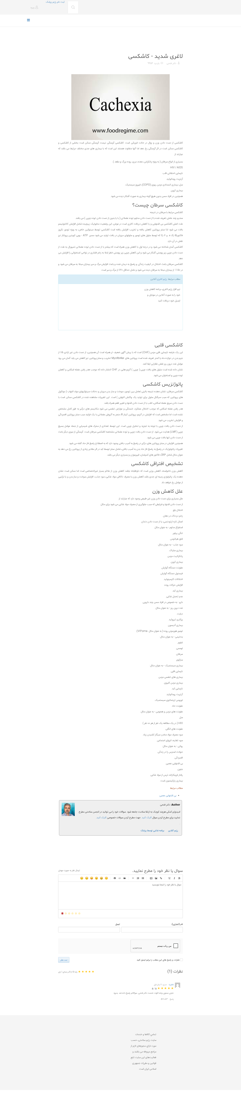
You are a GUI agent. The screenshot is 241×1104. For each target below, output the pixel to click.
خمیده (174, 878)
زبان (91, 878)
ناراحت (87, 878)
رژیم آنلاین (173, 831)
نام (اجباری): (177, 924)
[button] (34, 8)
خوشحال (101, 878)
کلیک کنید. (146, 818)
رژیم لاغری (162, 279)
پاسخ (172, 999)
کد (119, 878)
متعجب (96, 878)
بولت (133, 878)
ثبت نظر (63, 960)
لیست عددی (138, 878)
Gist (115, 878)
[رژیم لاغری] (100, 307)
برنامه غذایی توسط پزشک (152, 831)
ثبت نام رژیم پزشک (55, 2)
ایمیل (117, 924)
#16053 (164, 999)
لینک (161, 878)
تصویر (156, 878)
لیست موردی (143, 878)
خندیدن (106, 878)
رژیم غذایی (177, 48)
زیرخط (169, 878)
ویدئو (151, 878)
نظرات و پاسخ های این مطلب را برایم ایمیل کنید (158, 960)
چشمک (82, 878)
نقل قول (124, 878)
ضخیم (179, 878)
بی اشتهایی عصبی (167, 796)
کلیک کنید (101, 818)
